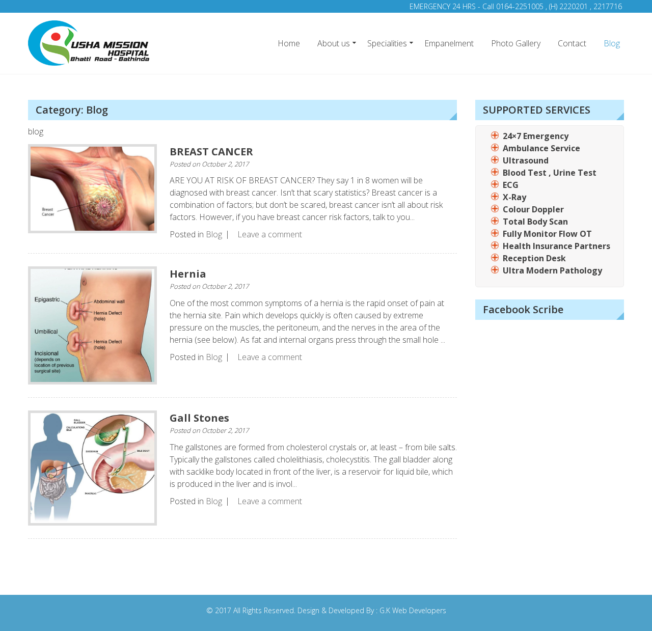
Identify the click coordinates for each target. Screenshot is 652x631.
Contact (572, 43)
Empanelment (449, 43)
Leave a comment (269, 234)
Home (289, 43)
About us (333, 43)
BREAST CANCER (211, 151)
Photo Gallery (515, 43)
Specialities (387, 43)
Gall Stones (199, 418)
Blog (612, 43)
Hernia (188, 274)
